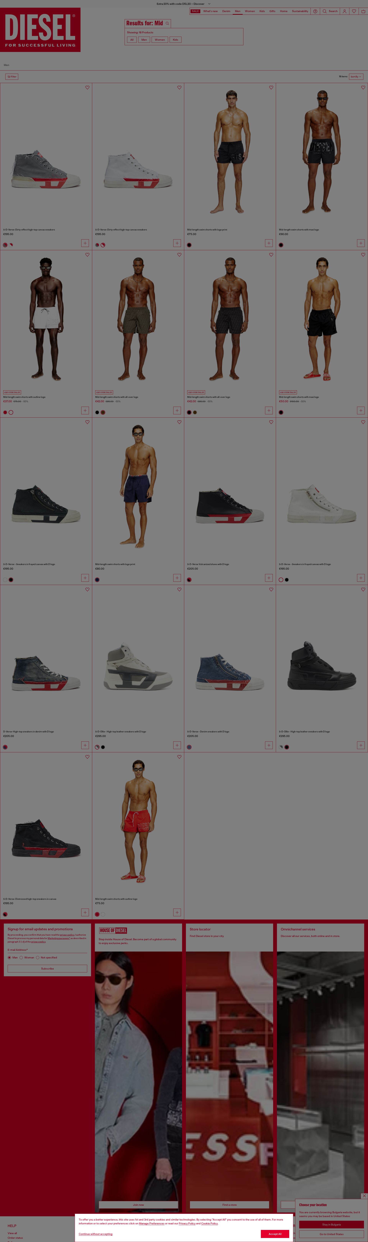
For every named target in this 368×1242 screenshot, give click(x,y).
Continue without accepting (96, 1233)
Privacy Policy (187, 1223)
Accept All (275, 1233)
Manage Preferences (151, 1223)
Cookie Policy (209, 1223)
